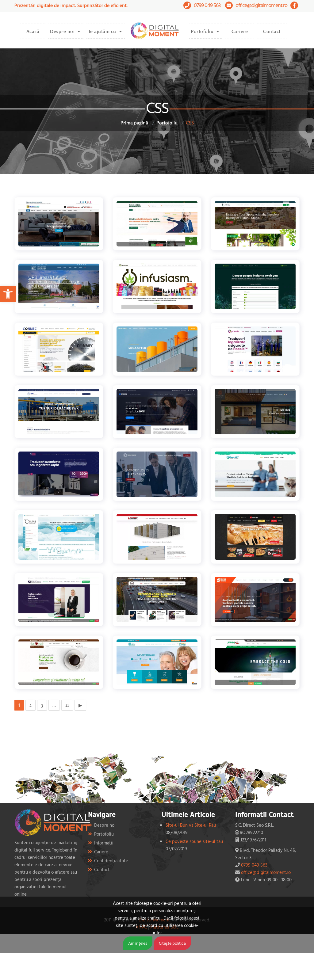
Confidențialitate (111, 860)
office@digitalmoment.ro (261, 5)
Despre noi (62, 31)
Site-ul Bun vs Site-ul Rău (191, 825)
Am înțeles (137, 943)
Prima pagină (134, 123)
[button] (8, 294)
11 (67, 705)
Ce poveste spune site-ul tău (194, 841)
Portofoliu (202, 31)
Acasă (33, 31)
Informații (103, 842)
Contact (272, 31)
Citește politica (172, 943)
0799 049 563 (207, 5)
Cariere (240, 31)
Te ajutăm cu (102, 31)
